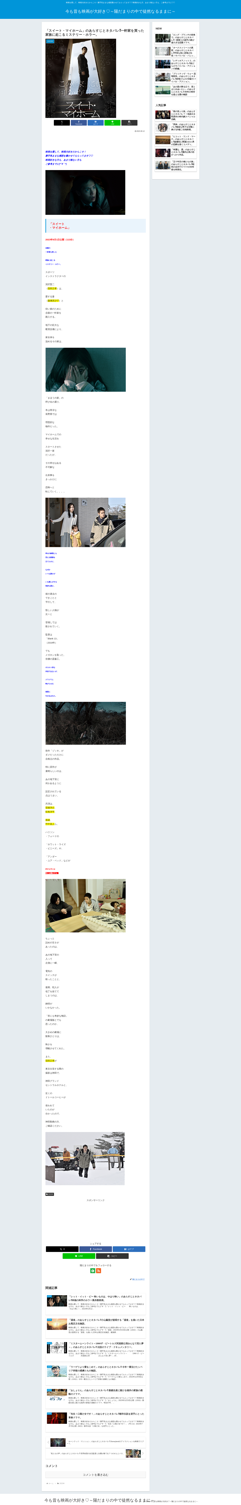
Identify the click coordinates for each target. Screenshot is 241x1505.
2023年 (50, 1194)
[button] (129, 123)
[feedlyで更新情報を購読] (92, 1270)
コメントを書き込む (96, 1474)
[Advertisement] (95, 140)
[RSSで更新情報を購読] (98, 1270)
